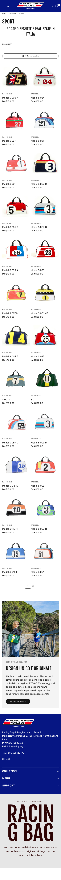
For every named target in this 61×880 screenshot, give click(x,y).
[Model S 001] (16, 163)
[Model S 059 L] (16, 422)
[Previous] (4, 77)
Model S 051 (37, 572)
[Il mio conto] (51, 6)
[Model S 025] (45, 335)
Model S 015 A (10, 485)
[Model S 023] (45, 249)
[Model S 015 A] (16, 465)
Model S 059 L (10, 442)
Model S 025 (37, 356)
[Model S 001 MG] (45, 292)
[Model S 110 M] (16, 508)
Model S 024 (37, 97)
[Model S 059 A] (16, 249)
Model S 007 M (10, 313)
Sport (21, 14)
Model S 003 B (39, 442)
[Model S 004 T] (16, 335)
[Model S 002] (45, 465)
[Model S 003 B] (45, 422)
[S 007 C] (16, 378)
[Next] (28, 77)
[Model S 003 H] (45, 508)
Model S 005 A (10, 97)
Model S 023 (37, 270)
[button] (18, 701)
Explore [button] (6, 759)
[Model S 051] (45, 551)
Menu (6, 778)
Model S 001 (9, 184)
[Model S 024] (45, 77)
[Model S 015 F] (16, 551)
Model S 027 (9, 140)
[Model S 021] (45, 120)
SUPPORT (8, 785)
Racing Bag (7, 94)
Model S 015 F (9, 572)
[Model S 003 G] (45, 206)
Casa (4, 14)
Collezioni (9, 771)
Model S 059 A (10, 270)
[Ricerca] (8, 6)
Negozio (12, 14)
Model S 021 (37, 140)
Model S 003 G (39, 227)
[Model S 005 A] (16, 77)
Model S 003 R (39, 184)
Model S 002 (37, 485)
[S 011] (45, 378)
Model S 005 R (10, 227)
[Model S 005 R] (16, 206)
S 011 (33, 399)
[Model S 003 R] (45, 163)
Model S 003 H (39, 528)
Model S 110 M (10, 528)
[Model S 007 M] (16, 292)
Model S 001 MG (39, 313)
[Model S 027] (16, 120)
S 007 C (6, 399)
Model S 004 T (10, 356)
